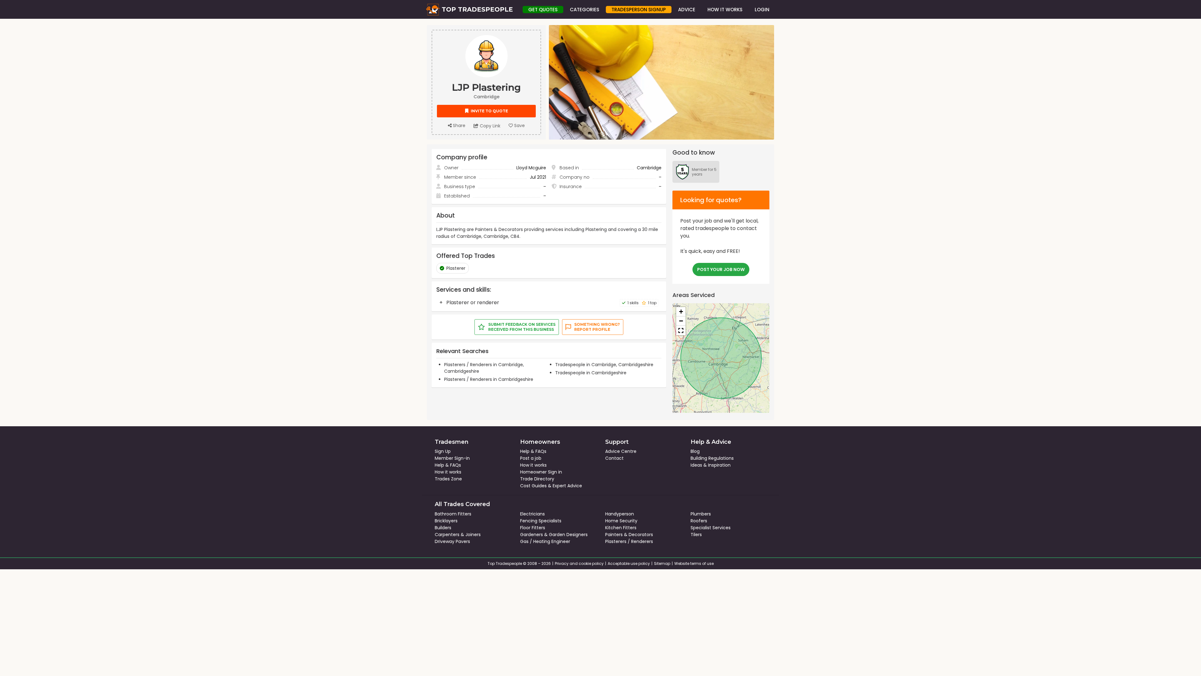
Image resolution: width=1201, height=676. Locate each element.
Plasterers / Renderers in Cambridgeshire (488, 379)
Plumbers (701, 514)
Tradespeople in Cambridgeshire (590, 373)
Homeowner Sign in (541, 472)
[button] (681, 311)
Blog (695, 451)
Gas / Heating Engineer (545, 541)
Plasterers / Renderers (629, 541)
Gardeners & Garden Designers (554, 534)
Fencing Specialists (540, 521)
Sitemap (662, 563)
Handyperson (619, 514)
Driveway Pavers (452, 541)
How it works (448, 472)
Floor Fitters (532, 528)
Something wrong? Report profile (597, 327)
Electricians (532, 514)
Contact (614, 458)
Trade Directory (537, 479)
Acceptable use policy (629, 563)
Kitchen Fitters (620, 528)
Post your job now (721, 269)
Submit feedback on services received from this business (521, 327)
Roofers (699, 521)
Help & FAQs (448, 465)
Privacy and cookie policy (579, 563)
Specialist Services (711, 528)
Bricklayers (446, 521)
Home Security (621, 521)
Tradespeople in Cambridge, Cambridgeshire (604, 364)
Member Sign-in (452, 458)
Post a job (530, 458)
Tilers (696, 534)
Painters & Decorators (629, 534)
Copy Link (489, 126)
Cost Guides (533, 486)
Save (519, 125)
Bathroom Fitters (453, 514)
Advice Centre (620, 451)
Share (458, 125)
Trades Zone (448, 479)
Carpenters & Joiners (458, 534)
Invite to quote (489, 111)
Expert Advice (567, 486)
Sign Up (443, 451)
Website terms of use (694, 563)
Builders (443, 528)
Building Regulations (712, 458)
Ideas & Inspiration (711, 465)
